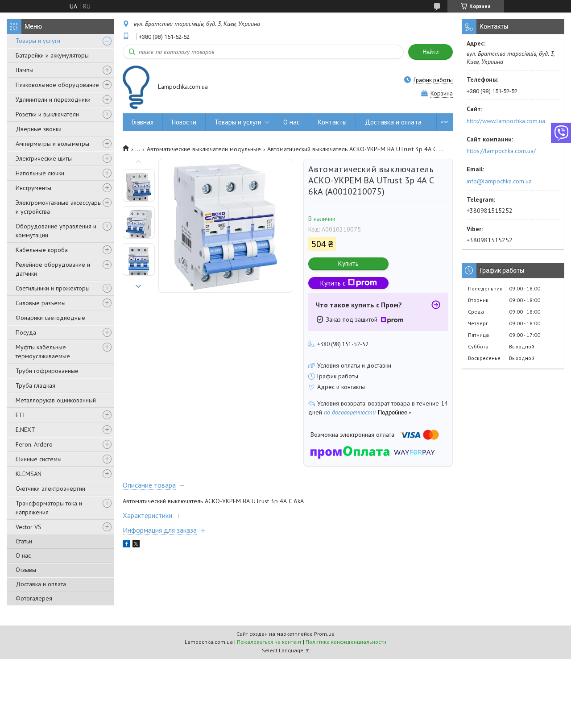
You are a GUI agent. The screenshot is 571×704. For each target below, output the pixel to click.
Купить (348, 263)
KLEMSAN (28, 474)
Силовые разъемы (41, 303)
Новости (184, 122)
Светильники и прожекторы (53, 288)
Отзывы (26, 570)
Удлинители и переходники (53, 99)
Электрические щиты (44, 158)
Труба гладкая (35, 385)
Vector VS (28, 527)
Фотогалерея (34, 598)
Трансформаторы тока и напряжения (49, 507)
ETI (20, 415)
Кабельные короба (42, 250)
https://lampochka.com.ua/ (501, 151)
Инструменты (33, 188)
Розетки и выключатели (47, 114)
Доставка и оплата (41, 584)
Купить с (333, 283)
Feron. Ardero (34, 444)
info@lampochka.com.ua (499, 181)
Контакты (332, 122)
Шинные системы (39, 459)
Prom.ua (324, 633)
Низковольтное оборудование (57, 85)
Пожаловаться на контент (269, 641)
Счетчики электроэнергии (50, 489)
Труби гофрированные (47, 371)
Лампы (24, 70)
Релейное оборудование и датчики (53, 269)
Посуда (26, 332)
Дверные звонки (39, 129)
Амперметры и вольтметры (52, 144)
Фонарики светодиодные (50, 318)
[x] (136, 545)
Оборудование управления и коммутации (56, 230)
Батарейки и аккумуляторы (52, 55)
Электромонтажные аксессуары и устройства (59, 207)
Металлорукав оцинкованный (56, 400)
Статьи (24, 541)
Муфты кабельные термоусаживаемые (43, 351)
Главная (142, 122)
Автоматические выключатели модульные (204, 149)
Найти (430, 52)
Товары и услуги (38, 41)
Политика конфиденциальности (346, 641)
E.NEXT (25, 430)
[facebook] (126, 545)
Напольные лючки (40, 173)
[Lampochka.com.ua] (136, 87)
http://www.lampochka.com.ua (506, 121)
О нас (23, 555)
